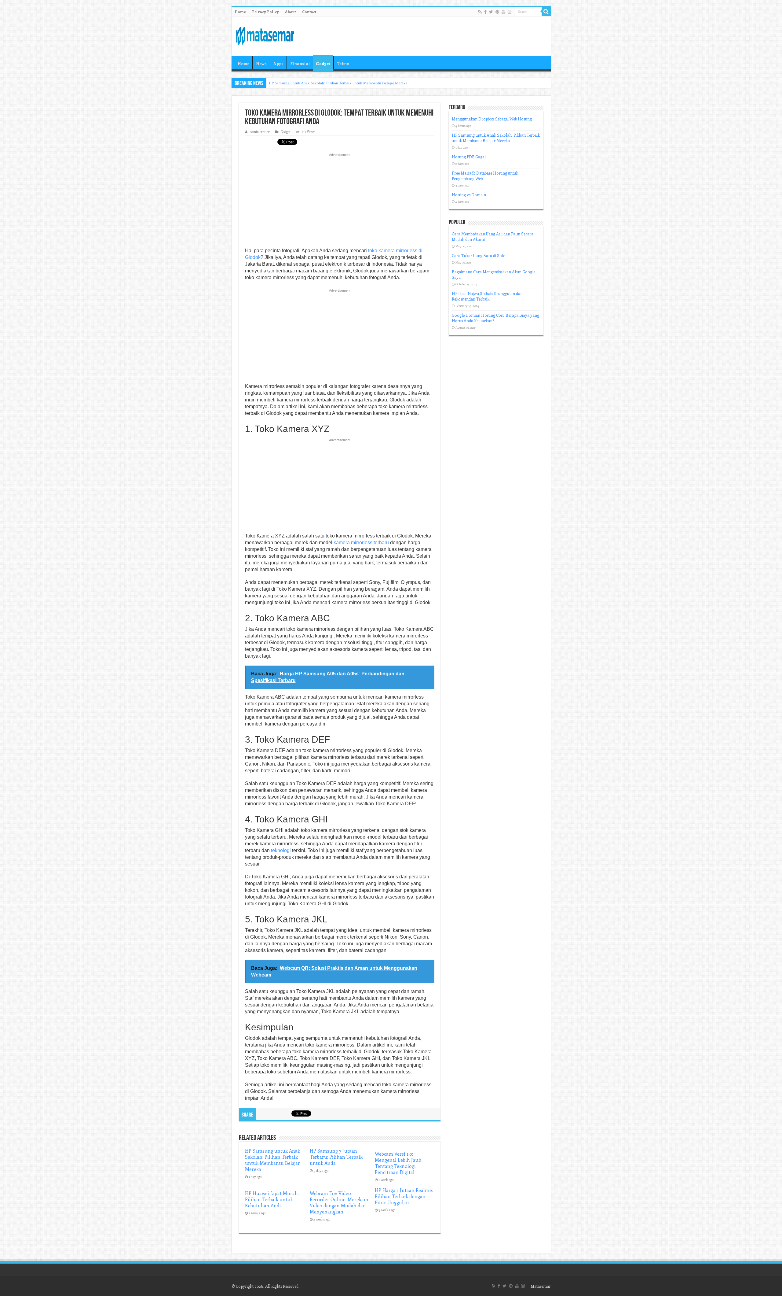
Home (240, 11)
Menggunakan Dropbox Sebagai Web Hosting (492, 118)
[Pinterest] (497, 12)
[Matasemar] (265, 35)
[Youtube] (503, 12)
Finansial (300, 63)
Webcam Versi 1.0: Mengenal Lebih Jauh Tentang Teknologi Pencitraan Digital (398, 1163)
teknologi (281, 850)
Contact (309, 11)
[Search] (546, 11)
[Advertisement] (339, 202)
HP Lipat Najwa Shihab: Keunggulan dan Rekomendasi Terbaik (487, 296)
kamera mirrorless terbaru (361, 542)
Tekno (343, 63)
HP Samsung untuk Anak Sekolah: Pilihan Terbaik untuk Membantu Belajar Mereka (338, 83)
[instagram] (509, 12)
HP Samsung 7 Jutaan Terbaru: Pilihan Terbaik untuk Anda (336, 1157)
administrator (260, 131)
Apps (278, 63)
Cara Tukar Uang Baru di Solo (479, 255)
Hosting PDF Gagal (469, 156)
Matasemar (541, 1286)
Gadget (323, 63)
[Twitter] (491, 12)
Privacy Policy (265, 11)
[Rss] (480, 12)
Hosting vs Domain (469, 194)
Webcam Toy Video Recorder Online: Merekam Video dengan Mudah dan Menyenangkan (339, 1202)
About (290, 11)
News (261, 63)
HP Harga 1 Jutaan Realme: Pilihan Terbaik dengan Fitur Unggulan (404, 1196)
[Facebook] (485, 12)
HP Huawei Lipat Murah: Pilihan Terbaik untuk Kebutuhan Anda (272, 1199)
